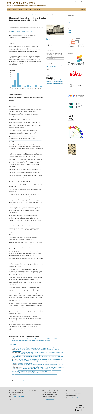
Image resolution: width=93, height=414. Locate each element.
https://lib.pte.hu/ (50, 399)
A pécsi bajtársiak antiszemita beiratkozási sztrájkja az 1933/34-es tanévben (38, 352)
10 (19, 377)
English (69, 30)
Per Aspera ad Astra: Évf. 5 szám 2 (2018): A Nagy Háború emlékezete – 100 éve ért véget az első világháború (37, 365)
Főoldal (10, 14)
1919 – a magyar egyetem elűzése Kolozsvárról (29, 362)
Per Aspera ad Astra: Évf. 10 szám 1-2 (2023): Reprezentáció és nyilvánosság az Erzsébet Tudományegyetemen (36, 370)
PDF (49, 39)
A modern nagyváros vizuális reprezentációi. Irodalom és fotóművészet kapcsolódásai (39, 347)
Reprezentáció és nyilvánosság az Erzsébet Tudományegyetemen (33, 370)
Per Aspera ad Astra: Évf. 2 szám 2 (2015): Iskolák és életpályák (37, 360)
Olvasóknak (70, 18)
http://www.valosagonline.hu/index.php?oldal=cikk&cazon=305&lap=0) (25, 140)
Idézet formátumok (51, 58)
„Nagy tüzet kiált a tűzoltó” (24, 349)
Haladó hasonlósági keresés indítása (23, 380)
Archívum (15, 9)
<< (9, 377)
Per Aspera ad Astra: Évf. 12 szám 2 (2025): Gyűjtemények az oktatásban (37, 368)
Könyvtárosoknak (71, 22)
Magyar (69, 32)
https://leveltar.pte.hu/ (75, 397)
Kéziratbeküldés (36, 9)
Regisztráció (76, 1)
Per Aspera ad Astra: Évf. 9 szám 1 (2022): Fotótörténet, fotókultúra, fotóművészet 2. (36, 347)
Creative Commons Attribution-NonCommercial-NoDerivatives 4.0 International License (54, 81)
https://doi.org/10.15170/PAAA (19, 396)
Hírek (20, 9)
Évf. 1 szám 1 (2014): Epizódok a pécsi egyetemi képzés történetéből (33, 14)
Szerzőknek (70, 20)
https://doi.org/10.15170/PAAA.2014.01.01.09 (21, 31)
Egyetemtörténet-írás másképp (30, 338)
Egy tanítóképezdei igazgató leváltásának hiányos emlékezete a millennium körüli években (39, 359)
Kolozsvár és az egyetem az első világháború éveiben (30, 364)
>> (21, 377)
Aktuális (9, 9)
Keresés (83, 9)
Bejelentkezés (83, 1)
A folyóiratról (27, 9)
